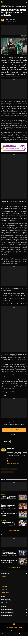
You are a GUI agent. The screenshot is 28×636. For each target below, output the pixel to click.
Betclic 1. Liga (5, 579)
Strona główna (3, 5)
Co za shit (15, 434)
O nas (7, 627)
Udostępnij (7, 441)
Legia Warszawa (5, 469)
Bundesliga (3, 520)
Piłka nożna (3, 596)
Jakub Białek (3, 564)
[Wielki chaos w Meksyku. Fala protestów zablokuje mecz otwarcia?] (14, 561)
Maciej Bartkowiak (4, 499)
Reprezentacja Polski (6, 583)
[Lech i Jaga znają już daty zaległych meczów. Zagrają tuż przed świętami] (14, 497)
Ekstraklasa (3, 494)
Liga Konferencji (5, 589)
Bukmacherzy (3, 606)
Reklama (20, 627)
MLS (2, 503)
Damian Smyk (11, 19)
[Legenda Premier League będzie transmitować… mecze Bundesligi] (14, 523)
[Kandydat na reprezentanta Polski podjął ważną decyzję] (14, 505)
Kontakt (15, 627)
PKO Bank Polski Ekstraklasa (8, 472)
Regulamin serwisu (14, 630)
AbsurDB (2, 517)
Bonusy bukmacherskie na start (7, 615)
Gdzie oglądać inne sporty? (6, 603)
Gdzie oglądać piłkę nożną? (6, 600)
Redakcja (11, 627)
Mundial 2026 (4, 558)
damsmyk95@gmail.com (13, 463)
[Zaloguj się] (26, 2)
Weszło (8, 5)
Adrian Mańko (3, 508)
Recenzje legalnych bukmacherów (7, 609)
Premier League (5, 592)
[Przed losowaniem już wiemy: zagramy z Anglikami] (14, 514)
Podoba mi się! (15, 429)
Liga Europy (3, 511)
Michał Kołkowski (4, 555)
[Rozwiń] (26, 573)
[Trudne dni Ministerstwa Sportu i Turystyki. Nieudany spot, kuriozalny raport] (14, 553)
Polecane (3, 550)
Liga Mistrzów (5, 586)
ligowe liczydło (13, 469)
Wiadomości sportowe (5, 573)
